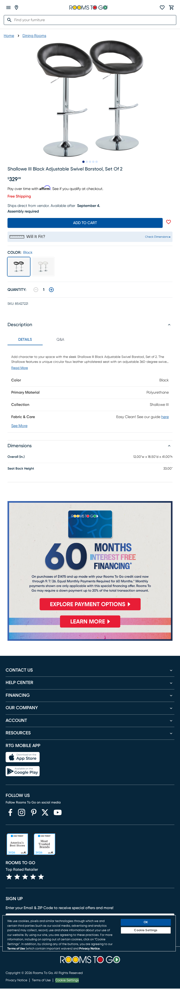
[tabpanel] (90, 388)
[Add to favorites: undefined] (168, 222)
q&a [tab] (60, 339)
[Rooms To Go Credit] (90, 557)
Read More (19, 368)
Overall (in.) (16, 457)
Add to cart (85, 223)
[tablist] (43, 339)
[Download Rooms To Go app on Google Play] (23, 771)
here (165, 417)
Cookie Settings (67, 980)
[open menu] (8, 7)
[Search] (8, 20)
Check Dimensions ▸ (158, 236)
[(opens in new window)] (10, 812)
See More (19, 426)
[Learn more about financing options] (90, 627)
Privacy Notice (16, 980)
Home (9, 36)
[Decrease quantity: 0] (36, 290)
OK (146, 922)
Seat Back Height (21, 468)
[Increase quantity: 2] (51, 290)
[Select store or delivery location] (16, 7)
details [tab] (25, 339)
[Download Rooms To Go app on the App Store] (23, 757)
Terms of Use (41, 980)
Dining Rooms (34, 36)
